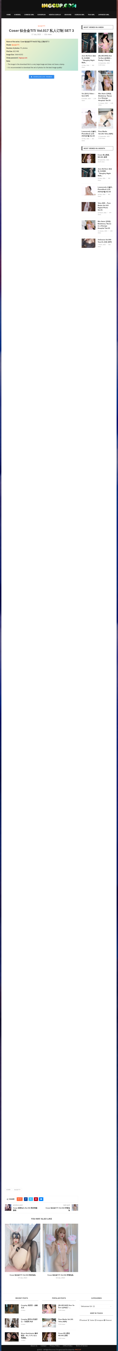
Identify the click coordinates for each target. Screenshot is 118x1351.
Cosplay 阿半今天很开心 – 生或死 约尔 (29, 1320)
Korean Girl (79, 14)
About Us (34, 1346)
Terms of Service (81, 1346)
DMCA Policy (67, 1346)
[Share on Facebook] (26, 1199)
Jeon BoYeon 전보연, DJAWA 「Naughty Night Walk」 (89, 59)
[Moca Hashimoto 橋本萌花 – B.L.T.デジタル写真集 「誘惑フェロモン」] (12, 1337)
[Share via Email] (41, 1199)
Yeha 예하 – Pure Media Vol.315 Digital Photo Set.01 (104, 206)
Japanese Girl (103, 14)
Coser (8, 1189)
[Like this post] (20, 1199)
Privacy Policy (54, 1346)
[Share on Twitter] (31, 1199)
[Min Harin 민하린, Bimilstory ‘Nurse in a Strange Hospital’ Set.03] (105, 81)
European (42, 14)
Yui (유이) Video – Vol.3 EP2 (88, 95)
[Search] (60, 28)
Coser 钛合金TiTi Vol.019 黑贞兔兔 (23, 1275)
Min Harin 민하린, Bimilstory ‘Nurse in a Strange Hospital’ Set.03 (105, 97)
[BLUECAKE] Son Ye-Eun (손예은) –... (66, 1306)
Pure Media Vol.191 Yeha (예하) (105, 132)
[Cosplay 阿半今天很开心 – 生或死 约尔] (12, 1323)
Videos (25, 21)
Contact (43, 1346)
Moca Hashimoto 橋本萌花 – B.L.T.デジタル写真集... (29, 1335)
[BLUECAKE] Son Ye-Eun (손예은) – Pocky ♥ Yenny (105, 58)
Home (9, 14)
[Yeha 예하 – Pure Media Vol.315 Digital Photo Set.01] (88, 206)
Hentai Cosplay (55, 14)
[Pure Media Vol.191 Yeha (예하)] (105, 118)
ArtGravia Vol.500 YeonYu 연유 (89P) (105, 241)
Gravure (67, 14)
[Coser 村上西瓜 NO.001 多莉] (88, 158)
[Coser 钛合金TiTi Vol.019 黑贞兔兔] (22, 1248)
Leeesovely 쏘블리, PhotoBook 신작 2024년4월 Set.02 (89, 133)
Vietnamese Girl (13, 21)
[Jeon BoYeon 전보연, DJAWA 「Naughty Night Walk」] (89, 43)
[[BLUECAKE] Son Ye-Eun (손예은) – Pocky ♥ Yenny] (105, 43)
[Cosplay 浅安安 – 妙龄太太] (12, 1309)
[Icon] (89, 80)
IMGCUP (78, 1350)
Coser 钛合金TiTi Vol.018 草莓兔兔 (60, 1275)
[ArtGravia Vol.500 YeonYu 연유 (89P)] (88, 243)
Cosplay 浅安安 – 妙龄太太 (29, 1306)
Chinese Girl (29, 14)
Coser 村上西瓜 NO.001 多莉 (103, 156)
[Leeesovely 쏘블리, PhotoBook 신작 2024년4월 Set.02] (89, 118)
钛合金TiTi (15, 45)
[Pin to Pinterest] (36, 1199)
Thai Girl (91, 14)
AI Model (17, 14)
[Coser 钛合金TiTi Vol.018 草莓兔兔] (60, 1248)
